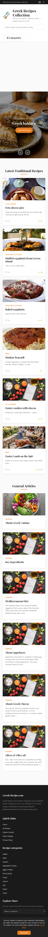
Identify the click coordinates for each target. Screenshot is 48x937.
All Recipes (6, 828)
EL (44, 2)
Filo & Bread (7, 873)
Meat (4, 858)
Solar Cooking (8, 836)
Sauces (5, 881)
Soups (5, 877)
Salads (5, 854)
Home (5, 824)
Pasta (5, 893)
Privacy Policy (8, 840)
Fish (4, 885)
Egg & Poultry (8, 870)
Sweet (5, 889)
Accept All (24, 933)
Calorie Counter (8, 832)
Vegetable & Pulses (10, 866)
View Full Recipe (24, 130)
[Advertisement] (24, 66)
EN (40, 2)
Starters (5, 862)
